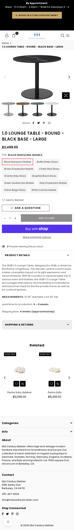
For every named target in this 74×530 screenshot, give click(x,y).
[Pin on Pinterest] (44, 123)
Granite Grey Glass (15, 175)
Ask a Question (28, 208)
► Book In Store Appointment (37, 15)
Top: (22, 155)
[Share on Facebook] (33, 123)
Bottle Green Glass (47, 161)
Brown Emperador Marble (18, 168)
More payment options (37, 237)
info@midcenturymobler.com (20, 500)
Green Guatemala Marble (19, 183)
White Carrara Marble (43, 190)
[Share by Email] (49, 123)
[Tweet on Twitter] (38, 123)
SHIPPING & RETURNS (19, 324)
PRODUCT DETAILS (17, 255)
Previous (5, 77)
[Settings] (6, 35)
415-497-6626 (10, 494)
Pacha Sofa (54, 392)
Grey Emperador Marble (53, 183)
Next (69, 77)
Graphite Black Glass (44, 175)
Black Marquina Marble (17, 161)
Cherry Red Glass (49, 168)
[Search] (62, 35)
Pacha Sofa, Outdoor (19, 392)
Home (5, 43)
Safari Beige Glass (15, 190)
